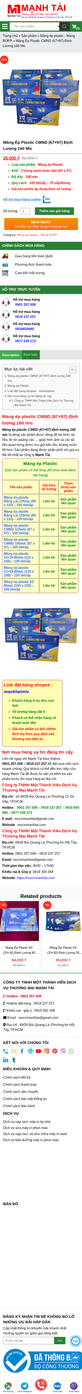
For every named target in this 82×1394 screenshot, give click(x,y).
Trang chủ (10, 36)
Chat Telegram (25, 1391)
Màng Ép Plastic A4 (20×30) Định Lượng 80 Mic (19, 953)
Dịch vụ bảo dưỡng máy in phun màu (31, 1140)
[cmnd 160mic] (41, 96)
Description (10, 355)
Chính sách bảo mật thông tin (25, 1099)
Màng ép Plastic (18, 385)
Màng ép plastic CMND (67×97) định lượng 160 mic (39, 378)
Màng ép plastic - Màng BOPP (37, 234)
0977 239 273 (25, 341)
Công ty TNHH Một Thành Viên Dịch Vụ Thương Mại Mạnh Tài (43, 403)
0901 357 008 (25, 304)
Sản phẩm (29, 36)
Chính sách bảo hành (19, 1106)
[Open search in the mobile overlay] (40, 26)
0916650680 (24, 329)
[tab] (10, 355)
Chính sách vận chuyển (20, 1092)
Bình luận (31, 354)
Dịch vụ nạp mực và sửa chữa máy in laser (35, 1134)
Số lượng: (11, 211)
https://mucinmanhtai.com (36, 878)
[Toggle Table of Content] (70, 369)
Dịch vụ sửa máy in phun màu (25, 1128)
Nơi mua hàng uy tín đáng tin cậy (30, 396)
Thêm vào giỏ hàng (54, 211)
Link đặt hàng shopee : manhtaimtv (31, 391)
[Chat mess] (75, 1358)
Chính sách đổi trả (16, 1077)
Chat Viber (74, 1391)
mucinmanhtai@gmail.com (35, 818)
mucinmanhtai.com (31, 825)
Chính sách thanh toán (20, 1084)
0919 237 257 (25, 317)
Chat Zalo (57, 1391)
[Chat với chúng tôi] (75, 1341)
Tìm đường (8, 1391)
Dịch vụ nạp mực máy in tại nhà (26, 1122)
